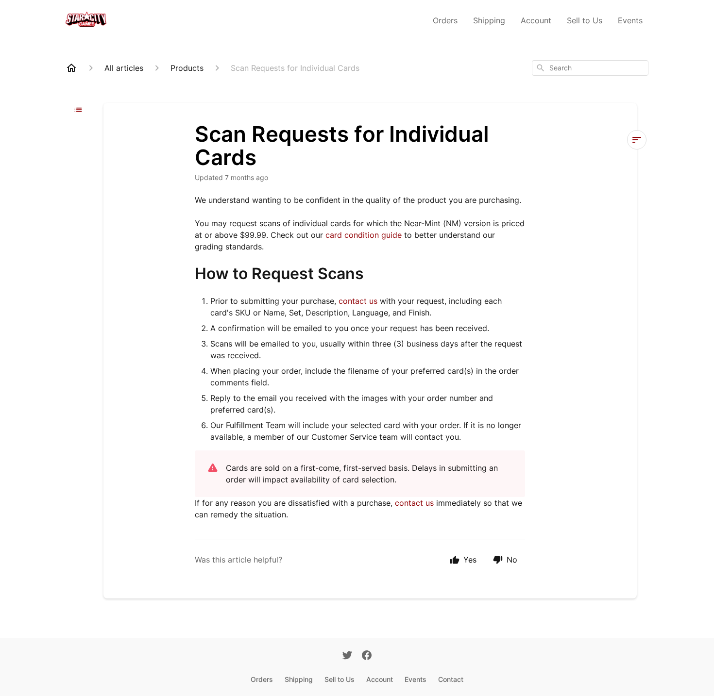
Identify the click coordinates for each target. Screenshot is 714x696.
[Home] (71, 68)
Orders (445, 20)
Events (630, 20)
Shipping (489, 20)
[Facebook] (367, 656)
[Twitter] (347, 656)
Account (536, 20)
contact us (358, 301)
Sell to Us (584, 20)
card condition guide (363, 235)
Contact (450, 679)
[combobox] (590, 68)
